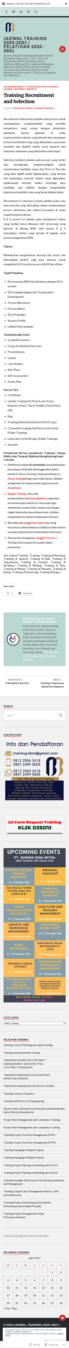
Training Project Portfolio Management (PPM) (29, 1134)
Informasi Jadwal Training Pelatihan (33, 108)
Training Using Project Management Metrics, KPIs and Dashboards (31, 1193)
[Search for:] (35, 715)
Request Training (17, 493)
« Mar (7, 1308)
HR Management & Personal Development (31, 86)
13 (34, 1287)
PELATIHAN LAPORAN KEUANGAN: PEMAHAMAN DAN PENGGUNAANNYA (34, 1110)
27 (34, 1302)
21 (43, 1295)
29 (52, 1302)
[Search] (36, 12)
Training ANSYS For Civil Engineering (24, 1101)
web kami (15, 488)
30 (61, 1302)
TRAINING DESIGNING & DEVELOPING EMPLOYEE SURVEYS (27, 1076)
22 (52, 1295)
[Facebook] (6, 12)
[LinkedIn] (21, 12)
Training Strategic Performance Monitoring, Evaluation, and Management (34, 1182)
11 (16, 1287)
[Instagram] (14, 12)
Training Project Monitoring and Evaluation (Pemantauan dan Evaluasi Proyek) (27, 1204)
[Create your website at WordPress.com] (34, 3)
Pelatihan (46, 538)
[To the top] (62, 1318)
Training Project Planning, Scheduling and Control (31, 1165)
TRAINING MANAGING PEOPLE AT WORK (29, 1085)
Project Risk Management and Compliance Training (32, 1119)
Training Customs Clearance (19, 1093)
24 (8, 1302)
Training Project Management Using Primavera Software (23, 1215)
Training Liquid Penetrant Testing (22, 1052)
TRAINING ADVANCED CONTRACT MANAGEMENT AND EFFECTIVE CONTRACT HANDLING (25, 1064)
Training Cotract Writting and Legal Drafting (28, 1044)
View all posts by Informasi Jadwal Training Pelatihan (41, 655)
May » (14, 1308)
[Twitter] (28, 12)
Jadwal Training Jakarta (20, 89)
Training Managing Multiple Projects (24, 1149)
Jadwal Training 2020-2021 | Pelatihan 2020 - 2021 (25, 44)
